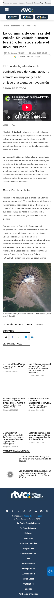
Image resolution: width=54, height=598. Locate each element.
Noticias (15, 26)
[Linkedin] (32, 337)
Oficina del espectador (32, 516)
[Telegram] (26, 337)
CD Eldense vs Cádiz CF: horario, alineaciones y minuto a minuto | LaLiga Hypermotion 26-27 (40, 402)
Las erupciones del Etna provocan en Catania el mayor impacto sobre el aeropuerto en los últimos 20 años (35, 474)
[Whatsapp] (47, 511)
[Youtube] (7, 511)
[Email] (39, 337)
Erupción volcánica (13, 324)
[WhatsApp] (19, 337)
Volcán (39, 324)
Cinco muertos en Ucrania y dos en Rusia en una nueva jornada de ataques (35, 458)
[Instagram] (30, 511)
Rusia (29, 324)
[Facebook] (12, 337)
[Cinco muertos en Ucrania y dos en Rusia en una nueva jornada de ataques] (10, 459)
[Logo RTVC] (27, 10)
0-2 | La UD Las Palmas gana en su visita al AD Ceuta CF (14, 366)
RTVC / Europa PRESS (14, 53)
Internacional (29, 26)
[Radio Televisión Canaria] (27, 494)
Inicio (6, 26)
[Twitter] (18, 511)
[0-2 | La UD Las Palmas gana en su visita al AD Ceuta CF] (14, 355)
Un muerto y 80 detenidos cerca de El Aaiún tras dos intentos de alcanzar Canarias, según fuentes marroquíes (13, 438)
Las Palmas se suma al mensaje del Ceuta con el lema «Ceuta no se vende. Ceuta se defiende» (40, 368)
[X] (6, 337)
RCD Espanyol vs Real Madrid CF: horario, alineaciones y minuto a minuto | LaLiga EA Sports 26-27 (14, 402)
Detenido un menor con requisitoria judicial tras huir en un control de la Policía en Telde (39, 436)
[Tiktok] (24, 511)
